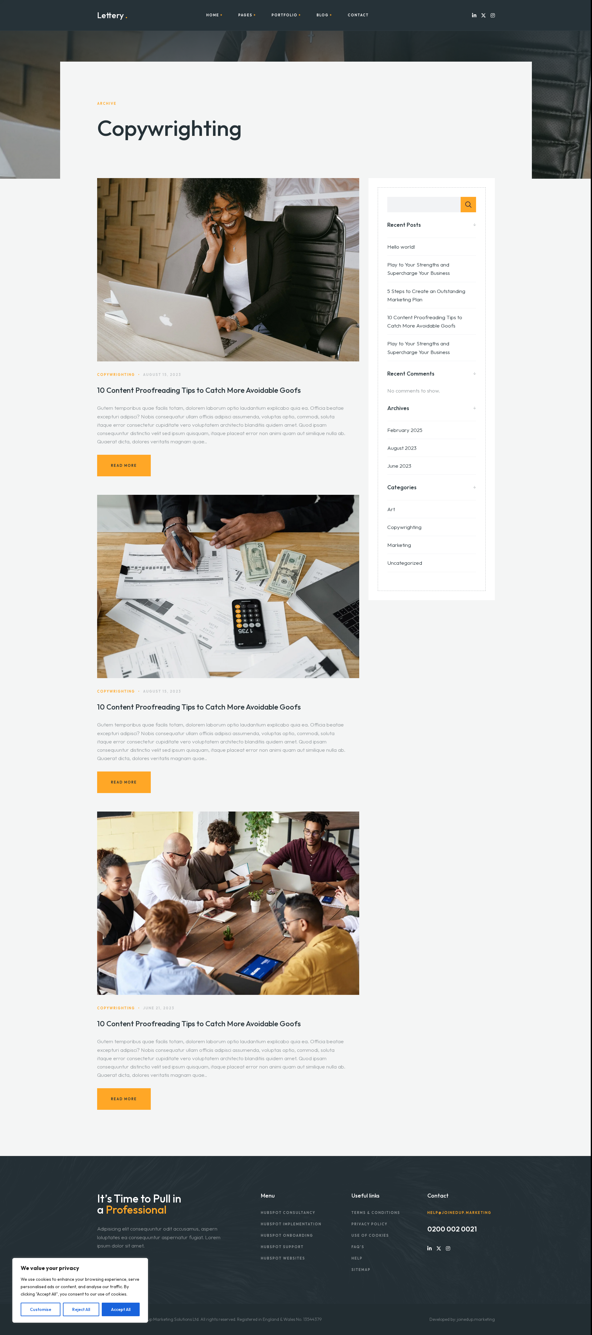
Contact (358, 15)
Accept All (120, 1309)
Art (391, 509)
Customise (40, 1309)
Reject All (81, 1309)
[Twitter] (483, 15)
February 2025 (404, 430)
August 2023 (402, 448)
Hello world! (401, 246)
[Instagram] (493, 15)
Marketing (399, 545)
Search (468, 204)
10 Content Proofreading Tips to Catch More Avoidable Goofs (199, 390)
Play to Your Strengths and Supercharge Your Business (418, 268)
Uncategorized (404, 563)
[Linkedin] (474, 15)
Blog (323, 15)
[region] (80, 1290)
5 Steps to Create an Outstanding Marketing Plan (426, 295)
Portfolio (285, 15)
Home (212, 15)
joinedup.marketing (476, 1319)
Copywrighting (404, 527)
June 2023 (399, 465)
